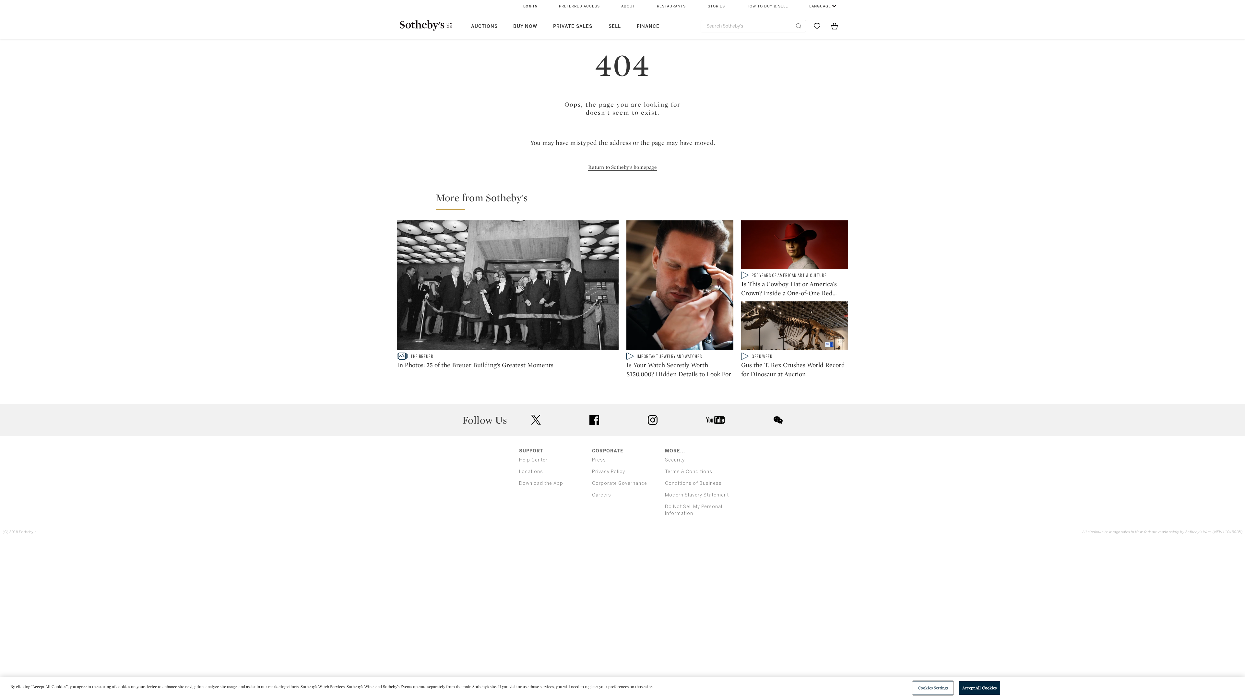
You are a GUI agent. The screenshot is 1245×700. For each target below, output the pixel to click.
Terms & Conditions (688, 471)
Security (675, 460)
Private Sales (572, 26)
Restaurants (671, 6)
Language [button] (820, 6)
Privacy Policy (608, 471)
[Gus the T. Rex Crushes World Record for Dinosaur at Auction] (794, 327)
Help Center (533, 460)
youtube (715, 420)
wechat (778, 420)
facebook (594, 420)
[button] (626, 200)
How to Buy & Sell (767, 6)
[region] (622, 688)
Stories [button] (716, 6)
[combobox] (753, 26)
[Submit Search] (798, 26)
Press (599, 460)
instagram (653, 420)
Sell (615, 26)
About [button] (628, 6)
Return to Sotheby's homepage (622, 167)
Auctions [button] (484, 26)
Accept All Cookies (979, 688)
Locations (531, 471)
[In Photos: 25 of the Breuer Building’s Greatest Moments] (508, 286)
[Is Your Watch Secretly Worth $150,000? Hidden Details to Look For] (679, 286)
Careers (601, 495)
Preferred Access (579, 6)
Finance (648, 26)
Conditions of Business (693, 483)
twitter (536, 420)
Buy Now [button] (525, 26)
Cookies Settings (933, 688)
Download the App (541, 483)
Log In (530, 6)
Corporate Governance (619, 483)
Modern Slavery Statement (697, 495)
